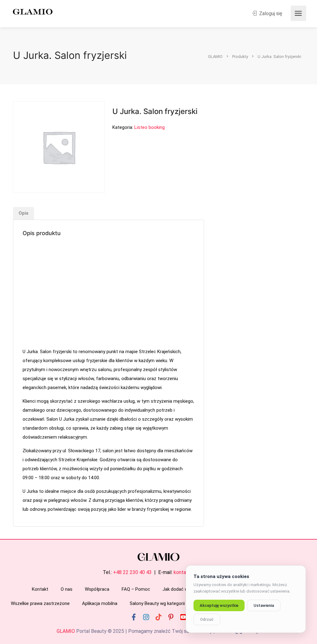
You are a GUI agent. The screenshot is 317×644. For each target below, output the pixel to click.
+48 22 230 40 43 (132, 572)
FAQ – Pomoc (136, 589)
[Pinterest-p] (170, 617)
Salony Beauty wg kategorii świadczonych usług (179, 603)
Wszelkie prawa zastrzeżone (40, 603)
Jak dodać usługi (180, 589)
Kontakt (40, 589)
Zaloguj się (270, 13)
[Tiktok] (158, 617)
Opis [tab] (23, 213)
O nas (66, 589)
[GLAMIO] (32, 11)
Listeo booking (149, 127)
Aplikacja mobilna (99, 603)
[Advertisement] (108, 293)
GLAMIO (66, 631)
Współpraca (97, 589)
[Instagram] (146, 617)
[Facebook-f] (133, 617)
